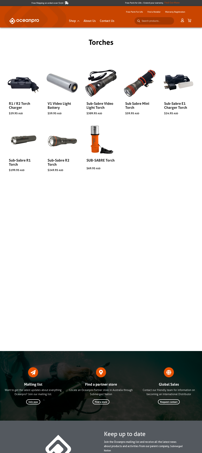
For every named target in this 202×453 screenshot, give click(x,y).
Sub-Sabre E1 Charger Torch (175, 105)
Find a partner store (101, 384)
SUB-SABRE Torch (101, 160)
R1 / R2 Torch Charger (19, 105)
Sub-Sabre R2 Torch (58, 162)
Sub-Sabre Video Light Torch (100, 105)
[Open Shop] (78, 21)
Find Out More (172, 2)
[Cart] (189, 20)
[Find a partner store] (101, 372)
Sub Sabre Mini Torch (137, 105)
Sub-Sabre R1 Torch (20, 162)
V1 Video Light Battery (59, 105)
